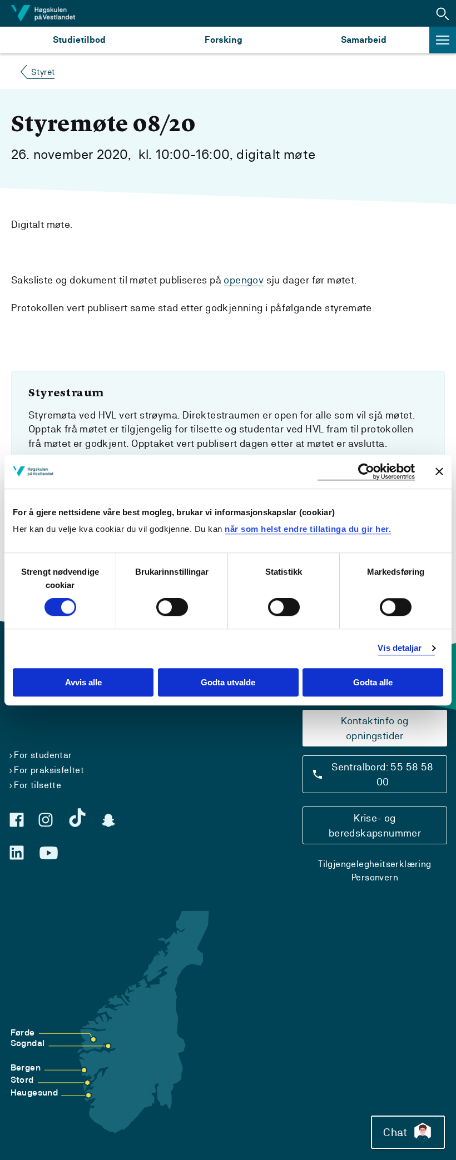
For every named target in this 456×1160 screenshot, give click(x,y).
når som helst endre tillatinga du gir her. (308, 529)
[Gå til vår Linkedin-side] (16, 852)
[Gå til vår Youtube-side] (49, 853)
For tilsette (37, 785)
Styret (42, 72)
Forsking (223, 39)
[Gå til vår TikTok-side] (77, 818)
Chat (395, 1132)
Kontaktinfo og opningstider (375, 728)
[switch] (172, 607)
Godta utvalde (228, 682)
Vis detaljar (400, 648)
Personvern (374, 877)
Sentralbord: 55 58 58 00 (382, 774)
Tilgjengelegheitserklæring (374, 864)
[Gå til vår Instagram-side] (45, 820)
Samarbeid (363, 39)
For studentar (43, 755)
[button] (442, 13)
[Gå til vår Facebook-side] (16, 820)
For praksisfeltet (49, 770)
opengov (244, 280)
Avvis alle (83, 682)
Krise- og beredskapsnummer (375, 825)
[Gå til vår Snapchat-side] (108, 820)
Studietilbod (79, 39)
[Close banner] (439, 471)
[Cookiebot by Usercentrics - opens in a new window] (366, 471)
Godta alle (373, 682)
